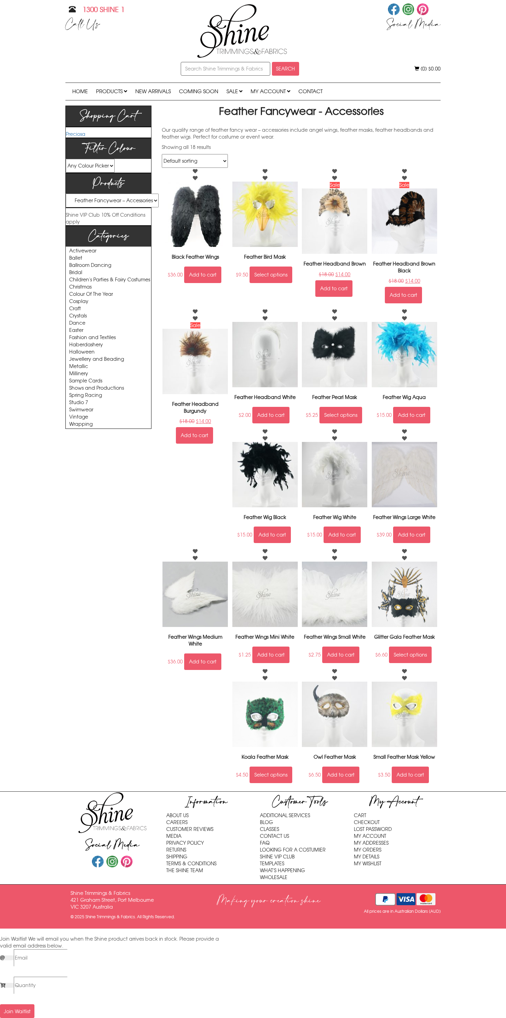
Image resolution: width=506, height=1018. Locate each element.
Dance (77, 323)
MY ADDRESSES (371, 843)
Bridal (75, 272)
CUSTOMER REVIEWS (189, 829)
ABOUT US (177, 815)
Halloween (82, 352)
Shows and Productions (96, 388)
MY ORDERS (367, 850)
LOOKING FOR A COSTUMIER (293, 850)
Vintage (78, 417)
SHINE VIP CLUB (277, 857)
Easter (76, 330)
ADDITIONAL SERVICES (285, 815)
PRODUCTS (110, 91)
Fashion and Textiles (92, 337)
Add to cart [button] (203, 275)
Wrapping (81, 424)
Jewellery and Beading (96, 359)
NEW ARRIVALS (153, 91)
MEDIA (173, 836)
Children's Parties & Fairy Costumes (109, 280)
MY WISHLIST (367, 863)
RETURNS (176, 850)
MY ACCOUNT (269, 91)
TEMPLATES (272, 863)
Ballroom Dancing (90, 265)
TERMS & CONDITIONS (191, 863)
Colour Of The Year (91, 294)
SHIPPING (176, 857)
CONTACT (310, 91)
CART (360, 815)
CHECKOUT (367, 822)
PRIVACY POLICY (185, 843)
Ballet (75, 258)
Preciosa (75, 134)
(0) (430, 69)
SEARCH (285, 69)
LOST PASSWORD (373, 829)
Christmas (80, 287)
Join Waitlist (17, 1011)
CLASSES (269, 829)
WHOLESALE (273, 877)
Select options (270, 275)
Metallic (78, 366)
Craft (75, 309)
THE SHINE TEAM (184, 870)
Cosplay (78, 301)
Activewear (82, 251)
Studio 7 (78, 402)
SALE (232, 91)
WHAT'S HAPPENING (282, 870)
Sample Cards (85, 381)
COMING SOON (198, 91)
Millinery (78, 374)
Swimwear (81, 410)
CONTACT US (274, 836)
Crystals (78, 316)
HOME (80, 91)
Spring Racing (85, 395)
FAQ (265, 843)
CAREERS (177, 822)
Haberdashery (86, 345)
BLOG (266, 822)
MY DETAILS (366, 857)
